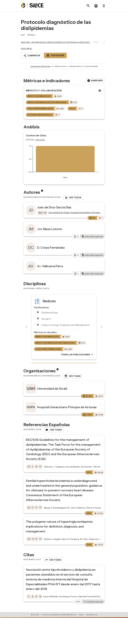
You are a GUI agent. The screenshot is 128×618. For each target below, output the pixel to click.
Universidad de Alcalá (52, 388)
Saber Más (95, 81)
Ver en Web (55, 55)
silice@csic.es (91, 615)
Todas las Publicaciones (77, 354)
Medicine (49, 301)
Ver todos (72, 197)
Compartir (32, 56)
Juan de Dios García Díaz (40, 66)
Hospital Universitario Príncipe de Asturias (67, 407)
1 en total (40, 140)
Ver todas (72, 376)
